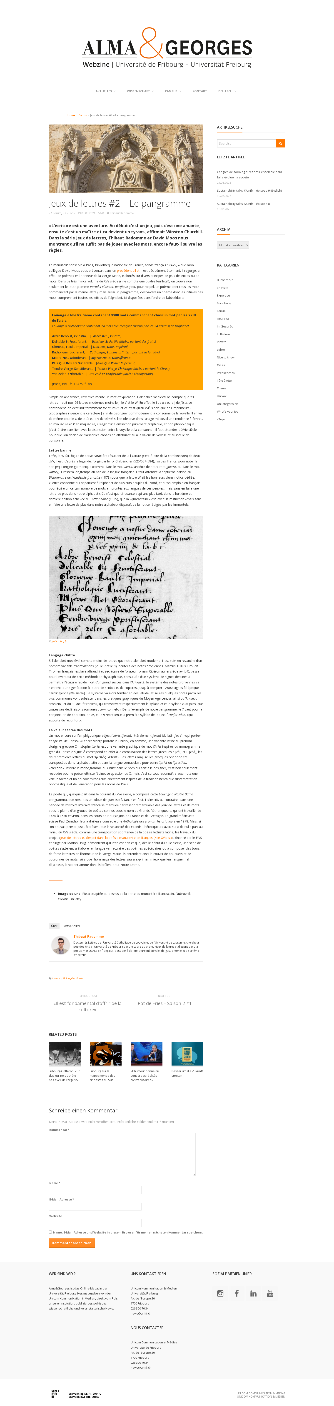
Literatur (56, 978)
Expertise (223, 295)
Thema (222, 388)
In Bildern (223, 334)
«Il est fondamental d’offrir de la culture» (87, 1006)
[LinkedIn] (253, 1293)
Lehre (221, 350)
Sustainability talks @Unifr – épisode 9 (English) (249, 190)
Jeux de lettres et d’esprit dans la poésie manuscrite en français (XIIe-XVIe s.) (116, 837)
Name (54, 1183)
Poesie (79, 978)
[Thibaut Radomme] (61, 951)
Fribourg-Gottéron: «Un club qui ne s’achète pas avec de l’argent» (64, 1075)
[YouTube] (270, 1293)
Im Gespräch (225, 326)
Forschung (224, 303)
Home (71, 115)
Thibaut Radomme (88, 936)
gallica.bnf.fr (59, 641)
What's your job (228, 411)
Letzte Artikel (71, 926)
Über (54, 926)
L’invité (221, 342)
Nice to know (225, 357)
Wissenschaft (138, 91)
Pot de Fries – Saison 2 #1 (165, 1003)
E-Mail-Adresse (61, 1199)
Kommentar (59, 1130)
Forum (83, 115)
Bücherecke (225, 280)
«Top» (71, 213)
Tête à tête (224, 380)
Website (55, 1216)
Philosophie (68, 978)
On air (221, 365)
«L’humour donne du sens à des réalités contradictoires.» (145, 1075)
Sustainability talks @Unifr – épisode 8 (243, 204)
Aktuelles (104, 91)
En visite (222, 288)
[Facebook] (236, 1293)
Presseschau (226, 373)
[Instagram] (220, 1293)
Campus (171, 91)
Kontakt (199, 91)
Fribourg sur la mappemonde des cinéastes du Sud (102, 1075)
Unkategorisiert (227, 404)
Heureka (223, 319)
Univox (222, 396)
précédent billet (128, 270)
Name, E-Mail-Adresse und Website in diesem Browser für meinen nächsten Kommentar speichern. (128, 1232)
